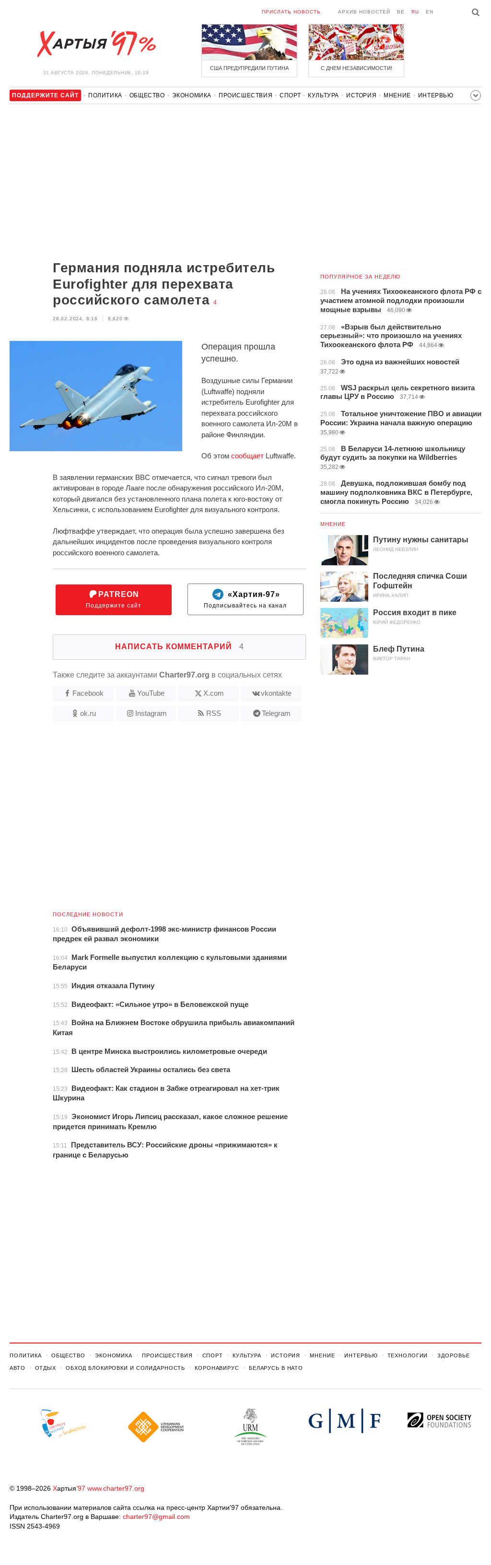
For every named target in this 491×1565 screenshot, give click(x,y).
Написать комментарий (179, 646)
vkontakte (276, 693)
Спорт (290, 95)
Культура (323, 95)
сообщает (247, 456)
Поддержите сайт (113, 599)
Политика (105, 95)
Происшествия (245, 95)
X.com (213, 693)
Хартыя (96, 44)
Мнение (397, 95)
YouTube (150, 693)
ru (415, 11)
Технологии (407, 1355)
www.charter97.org (115, 1488)
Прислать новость (291, 11)
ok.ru (88, 713)
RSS (213, 713)
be (401, 11)
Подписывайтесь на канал (245, 599)
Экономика (191, 95)
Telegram (276, 713)
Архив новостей (364, 11)
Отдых (45, 1368)
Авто (17, 1368)
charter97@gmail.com (156, 1516)
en (429, 11)
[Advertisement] (158, 183)
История (361, 95)
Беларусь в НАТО (276, 1368)
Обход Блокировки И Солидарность (125, 1368)
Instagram (151, 713)
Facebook (88, 693)
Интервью (436, 95)
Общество (147, 95)
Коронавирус (217, 1368)
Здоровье (453, 1355)
